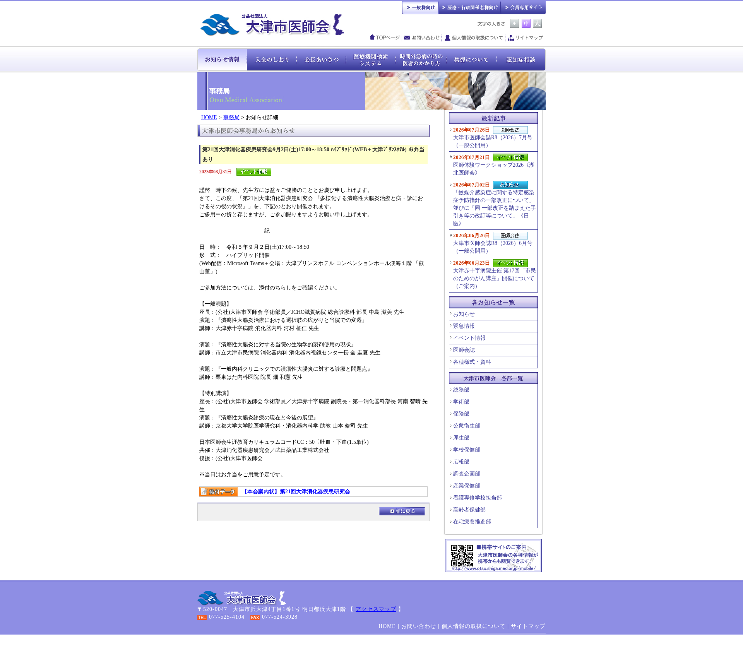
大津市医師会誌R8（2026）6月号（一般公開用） (492, 243)
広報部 (461, 462)
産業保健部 (466, 486)
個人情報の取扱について (473, 38)
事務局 (231, 117)
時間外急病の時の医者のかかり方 (421, 59)
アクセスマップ (376, 609)
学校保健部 (466, 450)
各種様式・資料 (472, 362)
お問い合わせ (422, 38)
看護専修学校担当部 (477, 498)
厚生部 (461, 438)
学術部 (461, 402)
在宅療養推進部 (472, 522)
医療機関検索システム (370, 59)
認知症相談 (521, 59)
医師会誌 (464, 350)
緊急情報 (464, 326)
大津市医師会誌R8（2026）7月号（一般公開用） (492, 137)
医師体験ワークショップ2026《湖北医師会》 (493, 165)
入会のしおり (271, 59)
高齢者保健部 (469, 510)
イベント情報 (469, 338)
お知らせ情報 (222, 59)
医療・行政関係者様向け (469, 7)
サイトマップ (525, 38)
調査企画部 (466, 474)
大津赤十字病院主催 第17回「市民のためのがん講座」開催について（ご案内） (494, 274)
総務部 (461, 390)
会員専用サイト (523, 7)
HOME (209, 117)
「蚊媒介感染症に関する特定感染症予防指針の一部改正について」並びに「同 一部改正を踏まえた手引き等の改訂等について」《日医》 (494, 204)
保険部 (461, 414)
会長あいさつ (321, 59)
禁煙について (471, 59)
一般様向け (420, 7)
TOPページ (385, 38)
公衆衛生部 (466, 426)
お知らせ (464, 314)
